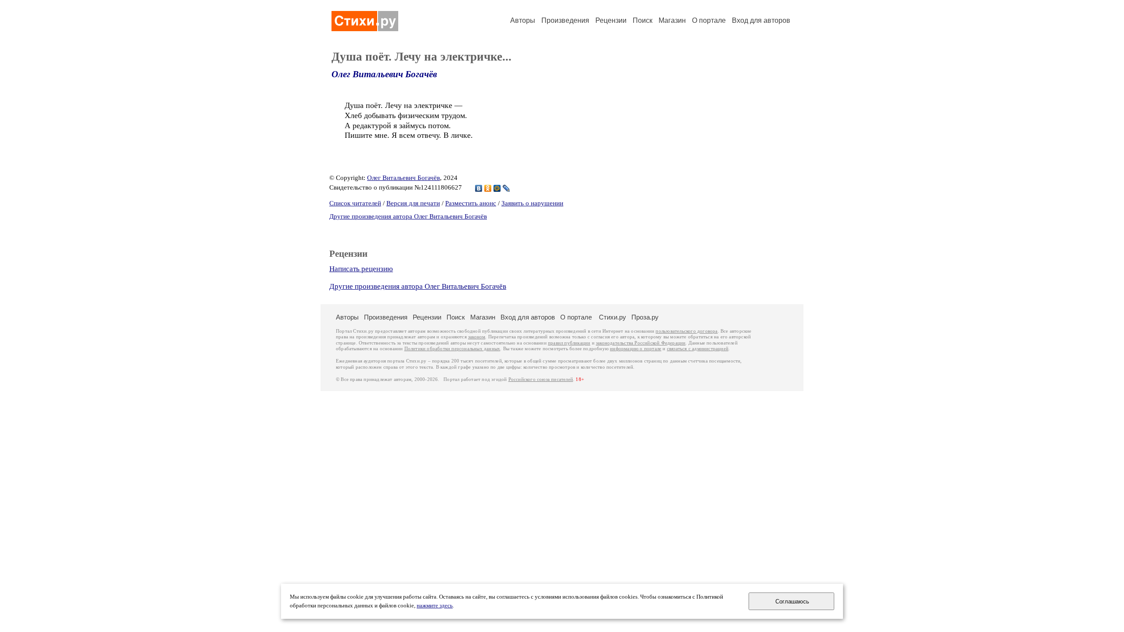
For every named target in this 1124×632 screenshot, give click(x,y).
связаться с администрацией (697, 348)
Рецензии (611, 20)
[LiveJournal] (506, 188)
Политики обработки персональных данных (452, 348)
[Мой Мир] (497, 188)
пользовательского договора (686, 331)
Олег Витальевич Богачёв (384, 74)
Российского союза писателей (540, 379)
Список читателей (355, 203)
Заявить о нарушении (532, 203)
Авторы (522, 20)
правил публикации (569, 343)
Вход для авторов (761, 20)
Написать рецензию (361, 269)
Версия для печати (413, 203)
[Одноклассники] (488, 188)
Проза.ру (645, 317)
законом (476, 336)
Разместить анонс (470, 203)
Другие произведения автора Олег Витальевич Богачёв (408, 216)
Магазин (672, 20)
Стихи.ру (612, 317)
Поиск (642, 20)
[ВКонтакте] (478, 188)
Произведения (565, 20)
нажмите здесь (435, 606)
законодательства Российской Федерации (640, 343)
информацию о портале (635, 348)
